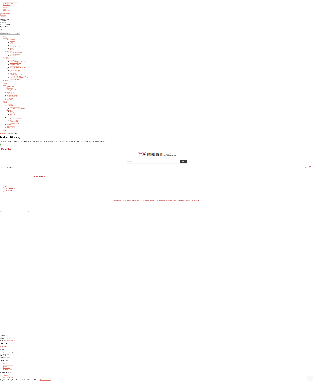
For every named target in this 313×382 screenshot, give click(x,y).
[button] (2, 167)
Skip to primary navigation (10, 2)
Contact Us (175, 200)
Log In (5, 363)
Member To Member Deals (151, 200)
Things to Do (6, 368)
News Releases (126, 200)
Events (5, 366)
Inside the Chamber (8, 365)
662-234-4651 (7, 338)
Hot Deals (142, 200)
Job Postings (169, 200)
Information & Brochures (184, 200)
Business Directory (117, 200)
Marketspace (162, 200)
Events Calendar (135, 200)
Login (1, 32)
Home (3, 133)
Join (4, 32)
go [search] (184, 161)
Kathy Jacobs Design (45, 380)
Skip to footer (6, 5)
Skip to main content (8, 3)
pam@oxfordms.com (9, 340)
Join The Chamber (196, 200)
